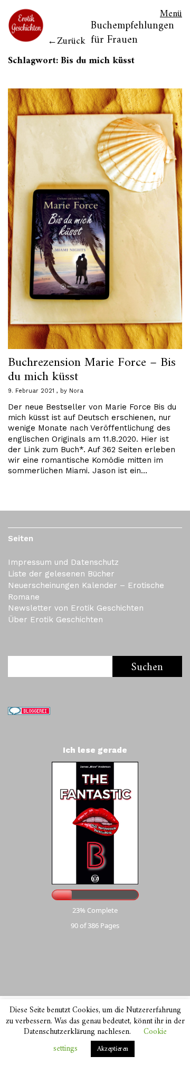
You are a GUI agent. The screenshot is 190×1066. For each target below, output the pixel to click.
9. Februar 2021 (31, 390)
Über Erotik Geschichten (55, 619)
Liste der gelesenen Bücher (61, 574)
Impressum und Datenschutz (63, 562)
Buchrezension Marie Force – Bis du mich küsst (92, 369)
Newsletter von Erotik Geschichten (76, 608)
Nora (76, 390)
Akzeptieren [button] (112, 1049)
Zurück (71, 41)
